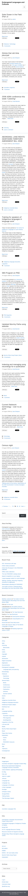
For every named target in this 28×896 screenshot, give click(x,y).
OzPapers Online (6, 791)
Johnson (4, 778)
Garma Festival (20, 66)
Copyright (4, 654)
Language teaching (7, 711)
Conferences (6, 685)
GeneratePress (15, 894)
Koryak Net (5, 827)
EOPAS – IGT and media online (10, 852)
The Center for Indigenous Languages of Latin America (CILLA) (13, 229)
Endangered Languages (8, 667)
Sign (3, 746)
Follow (5, 38)
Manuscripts (6, 647)
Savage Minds (5, 794)
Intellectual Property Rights (9, 704)
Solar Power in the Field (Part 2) (12, 16)
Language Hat (5, 780)
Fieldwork (6, 44)
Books (4, 682)
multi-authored (6, 528)
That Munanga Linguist (8, 798)
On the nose (10, 604)
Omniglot (4, 789)
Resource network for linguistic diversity (12, 831)
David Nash (5, 622)
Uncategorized (6, 750)
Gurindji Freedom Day (15, 63)
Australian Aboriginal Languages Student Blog (14, 763)
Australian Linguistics (9, 87)
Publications (6, 689)
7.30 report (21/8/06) (17, 65)
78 (13, 506)
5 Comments (7, 438)
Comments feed (6, 884)
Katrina (4, 624)
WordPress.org (6, 886)
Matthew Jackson (6, 599)
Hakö (8, 286)
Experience (6, 676)
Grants (3, 696)
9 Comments (7, 499)
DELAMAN (4, 848)
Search (4, 513)
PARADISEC (5, 735)
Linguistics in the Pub (7, 722)
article (3, 172)
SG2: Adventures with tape (9, 563)
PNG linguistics (8, 315)
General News (5, 680)
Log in (3, 879)
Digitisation (5, 663)
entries (15, 551)
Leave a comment (8, 129)
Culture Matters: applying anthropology (12, 769)
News (4, 739)
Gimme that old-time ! (10, 54)
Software (5, 691)
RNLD (3, 744)
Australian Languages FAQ (9, 809)
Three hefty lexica (14, 622)
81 (20, 506)
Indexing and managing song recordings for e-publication (14, 365)
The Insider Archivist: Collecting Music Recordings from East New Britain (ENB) (13, 600)
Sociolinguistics (7, 720)
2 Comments (7, 46)
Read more (5, 36)
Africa (3, 641)
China (3, 649)
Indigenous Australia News (11, 208)
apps (3, 643)
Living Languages (6, 787)
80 (17, 506)
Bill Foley (13, 284)
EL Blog (4, 772)
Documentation (6, 665)
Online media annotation (8, 565)
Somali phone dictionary (18, 616)
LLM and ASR (5, 724)
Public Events (6, 687)
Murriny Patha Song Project (11, 355)
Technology (12, 44)
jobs (3, 709)
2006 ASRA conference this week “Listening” (13, 98)
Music (20, 355)
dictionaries (5, 658)
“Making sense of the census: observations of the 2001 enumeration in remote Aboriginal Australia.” (14, 485)
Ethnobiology (5, 671)
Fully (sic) (4, 774)
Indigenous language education (12, 261)
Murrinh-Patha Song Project (9, 855)
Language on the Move (8, 785)
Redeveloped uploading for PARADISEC (12, 584)
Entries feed (5, 882)
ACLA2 (4, 846)
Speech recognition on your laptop (11, 576)
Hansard (11, 164)
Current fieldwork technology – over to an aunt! (11, 407)
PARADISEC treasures (8, 742)
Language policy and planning (11, 669)
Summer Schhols (7, 693)
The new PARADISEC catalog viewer (11, 574)
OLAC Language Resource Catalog (11, 829)
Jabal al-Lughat (6, 776)
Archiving (6, 127)
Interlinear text (6, 706)
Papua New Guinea (7, 733)
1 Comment (7, 89)
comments (21, 551)
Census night (7, 445)
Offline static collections (8, 571)
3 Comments (7, 357)
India (3, 698)
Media (3, 726)
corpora (4, 656)
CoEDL (3, 652)
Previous (5, 506)
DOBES (4, 850)
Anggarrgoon (5, 761)
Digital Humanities (6, 660)
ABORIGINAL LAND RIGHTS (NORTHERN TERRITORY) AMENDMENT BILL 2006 (13, 139)
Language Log (5, 783)
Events (5, 737)
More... (4, 540)
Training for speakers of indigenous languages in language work (12, 219)
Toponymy (4, 748)
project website (20, 337)
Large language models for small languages (13, 578)
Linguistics (4, 263)
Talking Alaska (6, 796)
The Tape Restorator (17, 612)
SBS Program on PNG (11, 273)
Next (23, 506)
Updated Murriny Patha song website (14, 325)
